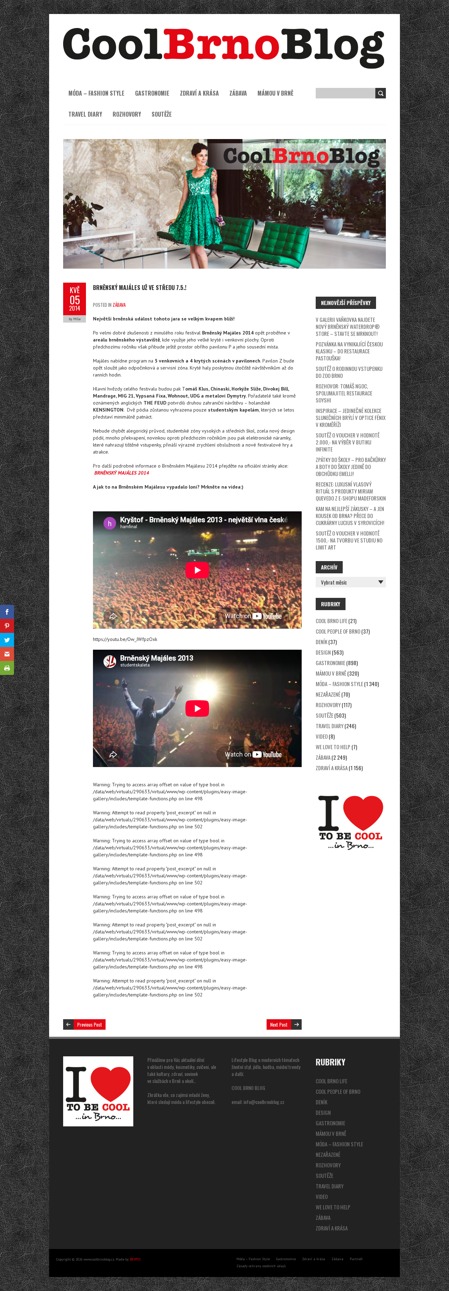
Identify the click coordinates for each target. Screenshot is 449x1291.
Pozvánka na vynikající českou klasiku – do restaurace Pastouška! (349, 351)
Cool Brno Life (331, 620)
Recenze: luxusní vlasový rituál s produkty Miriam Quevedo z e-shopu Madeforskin (351, 491)
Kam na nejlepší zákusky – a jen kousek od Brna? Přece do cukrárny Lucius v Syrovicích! (350, 515)
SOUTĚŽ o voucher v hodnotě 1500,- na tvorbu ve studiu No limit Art (349, 540)
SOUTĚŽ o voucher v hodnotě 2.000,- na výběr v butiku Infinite (348, 442)
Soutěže (162, 114)
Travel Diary (85, 114)
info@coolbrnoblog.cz (263, 1101)
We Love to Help (333, 747)
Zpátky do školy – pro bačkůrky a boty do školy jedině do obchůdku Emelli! (351, 466)
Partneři (356, 1259)
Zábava (238, 93)
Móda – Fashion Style (96, 93)
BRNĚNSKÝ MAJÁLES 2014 (121, 473)
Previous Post (89, 1024)
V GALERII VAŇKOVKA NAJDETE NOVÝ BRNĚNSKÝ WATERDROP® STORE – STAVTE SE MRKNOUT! (348, 326)
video (322, 736)
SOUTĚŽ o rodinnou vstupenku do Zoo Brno (349, 372)
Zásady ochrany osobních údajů (261, 1266)
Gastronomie (152, 93)
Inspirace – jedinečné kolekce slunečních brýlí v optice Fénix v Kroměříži (351, 417)
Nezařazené (328, 694)
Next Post (279, 1024)
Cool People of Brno (338, 631)
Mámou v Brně (275, 93)
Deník (321, 642)
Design (323, 652)
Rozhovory (127, 114)
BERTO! (135, 1259)
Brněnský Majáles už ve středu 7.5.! (139, 287)
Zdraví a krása (199, 93)
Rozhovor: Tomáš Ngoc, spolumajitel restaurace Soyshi (344, 393)
